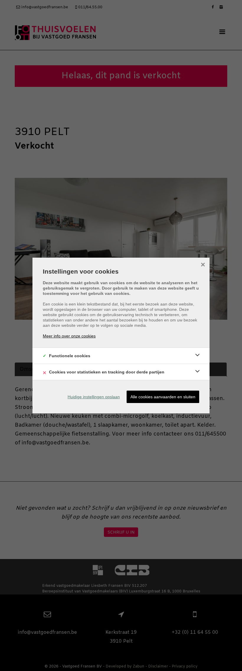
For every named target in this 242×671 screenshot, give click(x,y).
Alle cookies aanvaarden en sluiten (162, 396)
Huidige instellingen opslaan (94, 396)
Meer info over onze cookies (69, 336)
